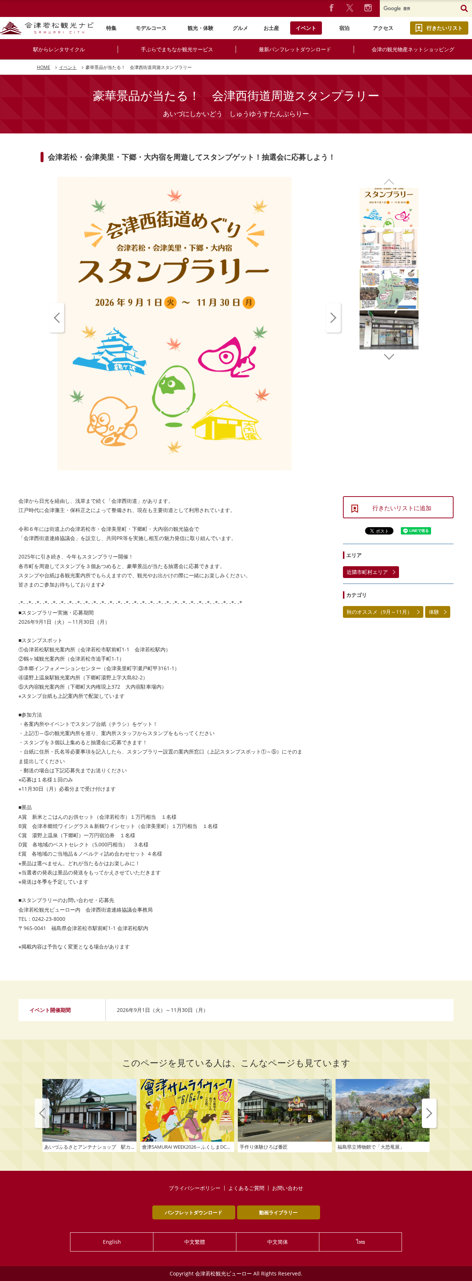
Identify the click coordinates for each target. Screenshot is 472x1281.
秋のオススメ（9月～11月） (379, 611)
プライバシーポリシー (195, 1188)
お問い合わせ (287, 1188)
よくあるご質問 (246, 1188)
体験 (434, 611)
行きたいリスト (445, 27)
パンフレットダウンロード (193, 1212)
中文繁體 (194, 1241)
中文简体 (277, 1241)
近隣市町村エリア (367, 571)
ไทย (360, 1241)
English (112, 1241)
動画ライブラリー (278, 1212)
